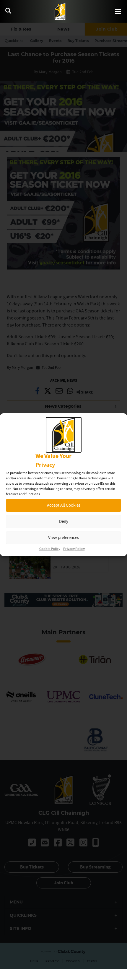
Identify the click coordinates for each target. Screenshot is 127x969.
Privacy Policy (74, 548)
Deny (63, 521)
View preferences (63, 537)
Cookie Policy (49, 548)
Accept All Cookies (63, 505)
